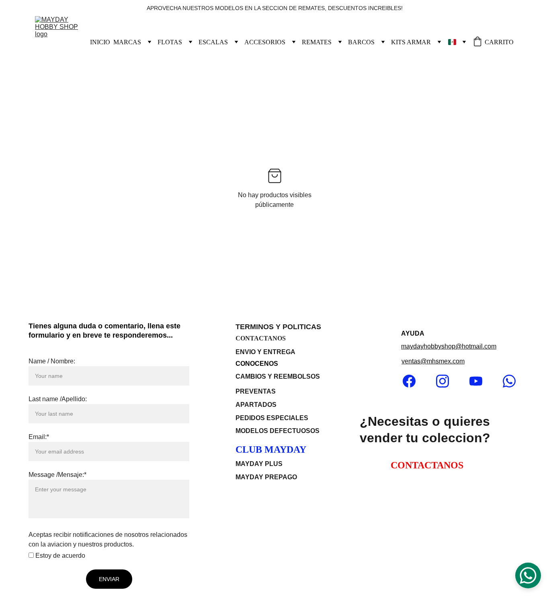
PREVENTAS (256, 391)
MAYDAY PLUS (259, 463)
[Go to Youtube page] (479, 381)
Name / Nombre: (52, 361)
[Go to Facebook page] (413, 381)
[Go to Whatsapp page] (509, 381)
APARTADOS (257, 404)
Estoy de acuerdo (59, 555)
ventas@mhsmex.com (433, 361)
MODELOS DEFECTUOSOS (278, 430)
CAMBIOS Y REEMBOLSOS (278, 376)
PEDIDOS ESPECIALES (272, 417)
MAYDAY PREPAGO (266, 477)
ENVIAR (109, 579)
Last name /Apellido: (58, 399)
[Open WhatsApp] (528, 575)
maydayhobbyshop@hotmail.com (448, 346)
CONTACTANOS (261, 338)
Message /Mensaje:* (57, 474)
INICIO (100, 42)
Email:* (39, 436)
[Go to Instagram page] (446, 381)
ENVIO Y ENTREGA (265, 351)
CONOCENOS (257, 363)
